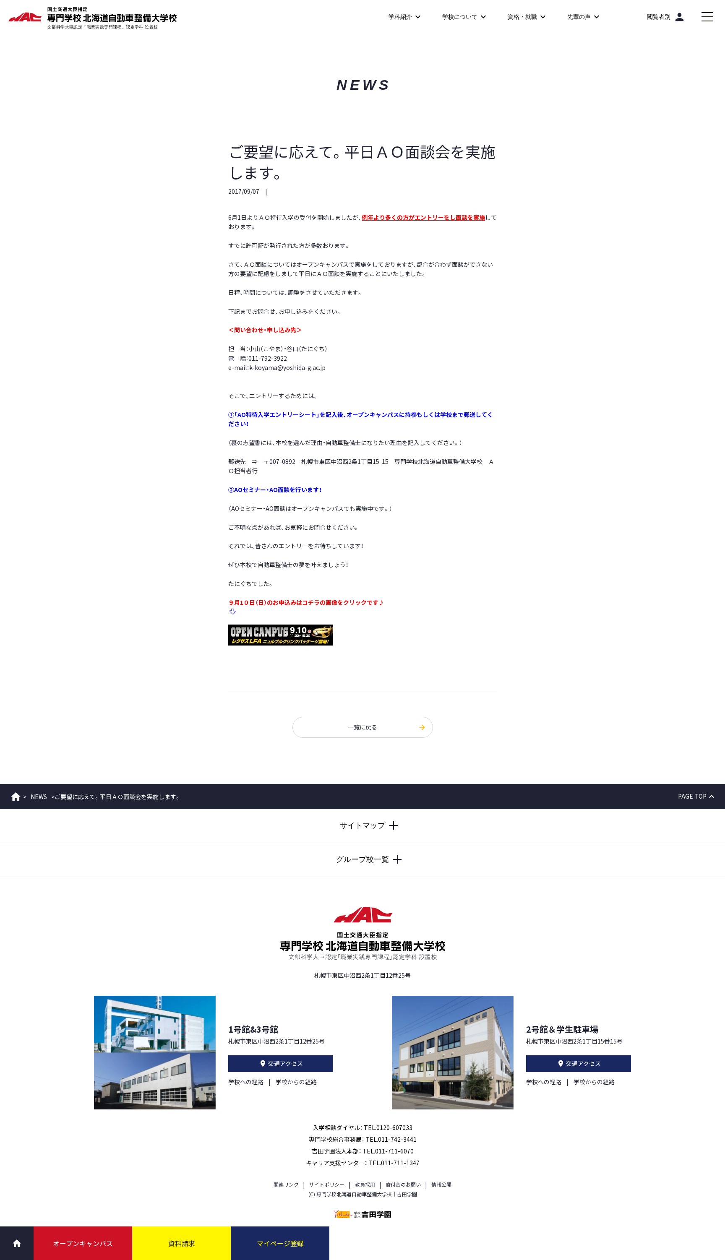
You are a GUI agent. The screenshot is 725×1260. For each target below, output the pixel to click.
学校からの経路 (296, 1082)
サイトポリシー (326, 1184)
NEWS (39, 796)
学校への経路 (245, 1082)
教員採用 (365, 1184)
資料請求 (181, 1243)
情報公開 (441, 1184)
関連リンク (286, 1184)
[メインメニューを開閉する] (707, 17)
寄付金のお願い (403, 1184)
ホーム (15, 796)
